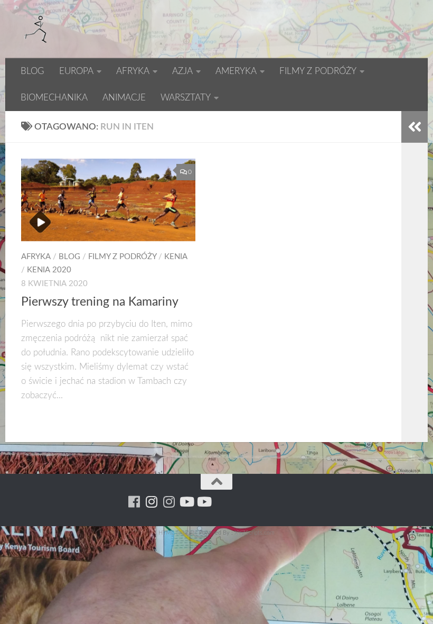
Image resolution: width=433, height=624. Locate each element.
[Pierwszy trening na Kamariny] (108, 200)
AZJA (182, 71)
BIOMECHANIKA (54, 97)
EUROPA (76, 71)
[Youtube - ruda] (186, 501)
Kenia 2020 (49, 270)
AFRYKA (132, 71)
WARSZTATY (186, 97)
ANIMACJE (124, 97)
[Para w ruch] (151, 501)
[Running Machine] (133, 501)
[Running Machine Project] (168, 501)
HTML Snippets (177, 533)
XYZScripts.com (254, 533)
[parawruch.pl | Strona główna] (37, 29)
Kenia (175, 257)
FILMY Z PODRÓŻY (317, 71)
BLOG (32, 71)
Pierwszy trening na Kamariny (99, 302)
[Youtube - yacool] (203, 501)
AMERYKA (236, 71)
